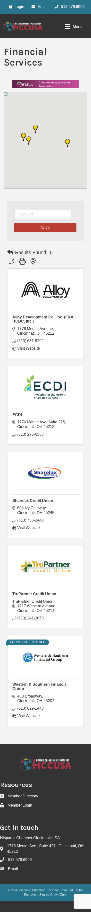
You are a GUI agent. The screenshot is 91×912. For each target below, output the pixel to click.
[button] (28, 140)
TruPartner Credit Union (34, 594)
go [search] (47, 227)
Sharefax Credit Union (32, 501)
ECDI (17, 415)
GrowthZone (58, 895)
